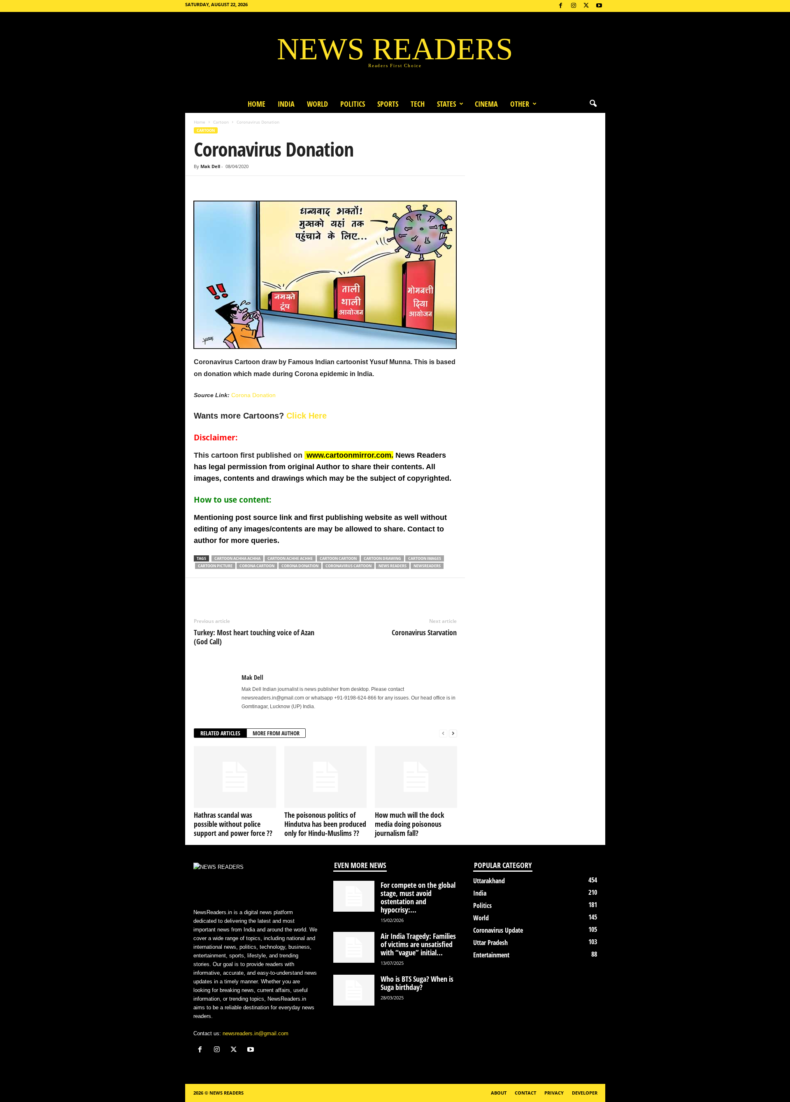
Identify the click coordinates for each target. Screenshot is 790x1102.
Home (256, 104)
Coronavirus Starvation (424, 632)
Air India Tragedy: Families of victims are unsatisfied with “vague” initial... (418, 944)
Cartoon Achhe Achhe (290, 558)
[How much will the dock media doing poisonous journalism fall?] (416, 777)
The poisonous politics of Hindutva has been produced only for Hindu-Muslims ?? (325, 824)
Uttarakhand (489, 880)
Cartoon (221, 122)
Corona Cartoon (256, 566)
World (317, 104)
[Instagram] (574, 6)
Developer (584, 1093)
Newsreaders (427, 566)
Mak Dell (210, 166)
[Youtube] (599, 6)
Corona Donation (253, 395)
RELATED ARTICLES (220, 733)
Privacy (554, 1093)
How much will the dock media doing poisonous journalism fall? (409, 824)
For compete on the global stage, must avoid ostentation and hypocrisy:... (418, 897)
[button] (593, 104)
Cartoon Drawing (382, 558)
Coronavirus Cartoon (348, 566)
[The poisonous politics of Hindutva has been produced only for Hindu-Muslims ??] (325, 777)
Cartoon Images (424, 558)
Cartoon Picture (215, 566)
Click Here (306, 415)
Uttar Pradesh (490, 942)
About (499, 1093)
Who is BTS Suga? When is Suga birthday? (417, 983)
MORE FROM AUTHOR (276, 733)
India (286, 104)
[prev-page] (443, 733)
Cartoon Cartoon (338, 558)
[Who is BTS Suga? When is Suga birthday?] (353, 990)
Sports (387, 104)
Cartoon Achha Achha (237, 558)
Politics (352, 104)
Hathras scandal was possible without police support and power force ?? (233, 824)
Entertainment (491, 954)
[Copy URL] (259, 188)
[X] (586, 6)
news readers (393, 566)
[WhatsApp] (240, 188)
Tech (418, 104)
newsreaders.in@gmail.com (255, 1033)
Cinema (486, 104)
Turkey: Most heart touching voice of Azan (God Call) (254, 637)
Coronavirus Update (498, 930)
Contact (525, 1093)
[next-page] (453, 733)
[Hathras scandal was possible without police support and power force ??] (235, 777)
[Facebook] (561, 6)
